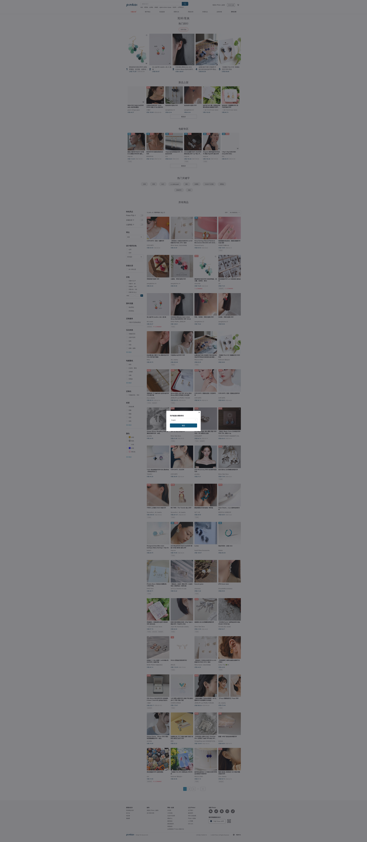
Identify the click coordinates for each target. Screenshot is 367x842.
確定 (183, 425)
